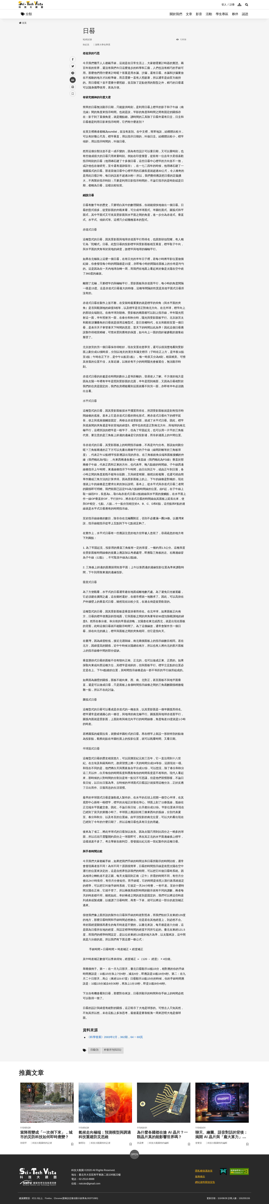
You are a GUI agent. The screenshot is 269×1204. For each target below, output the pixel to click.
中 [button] (72, 80)
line (72, 73)
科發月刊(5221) (112, 1049)
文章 (189, 14)
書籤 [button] (73, 93)
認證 (245, 14)
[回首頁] (31, 4)
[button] (246, 4)
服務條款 (200, 1176)
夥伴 (235, 14)
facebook (73, 59)
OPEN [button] (134, 1154)
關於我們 (176, 14)
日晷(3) (94, 1049)
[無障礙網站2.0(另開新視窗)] (239, 1171)
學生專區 (222, 14)
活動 (209, 14)
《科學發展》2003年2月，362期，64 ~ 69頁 (115, 1037)
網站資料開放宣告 (205, 1182)
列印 (73, 87)
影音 (199, 14)
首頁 (24, 23)
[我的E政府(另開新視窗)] (223, 1171)
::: (219, 4)
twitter (73, 66)
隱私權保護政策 (203, 1170)
